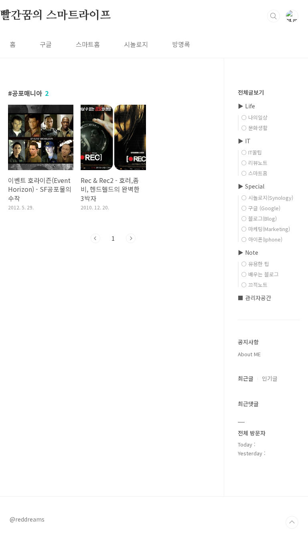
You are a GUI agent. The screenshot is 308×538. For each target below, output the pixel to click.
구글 (46, 44)
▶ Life (246, 106)
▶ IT (244, 141)
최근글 (245, 378)
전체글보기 (251, 92)
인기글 (270, 378)
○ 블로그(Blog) (259, 218)
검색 (273, 16)
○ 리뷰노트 (254, 162)
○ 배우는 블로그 (260, 274)
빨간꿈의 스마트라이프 (55, 15)
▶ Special (251, 186)
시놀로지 (136, 44)
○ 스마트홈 (254, 173)
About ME (249, 354)
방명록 (181, 44)
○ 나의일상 (254, 117)
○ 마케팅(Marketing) (265, 229)
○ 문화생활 (254, 128)
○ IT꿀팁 (251, 152)
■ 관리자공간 (254, 298)
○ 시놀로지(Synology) (267, 197)
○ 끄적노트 (254, 284)
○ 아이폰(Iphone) (261, 239)
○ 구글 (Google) (260, 208)
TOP (292, 522)
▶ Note (248, 252)
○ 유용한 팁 (255, 264)
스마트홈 (88, 44)
